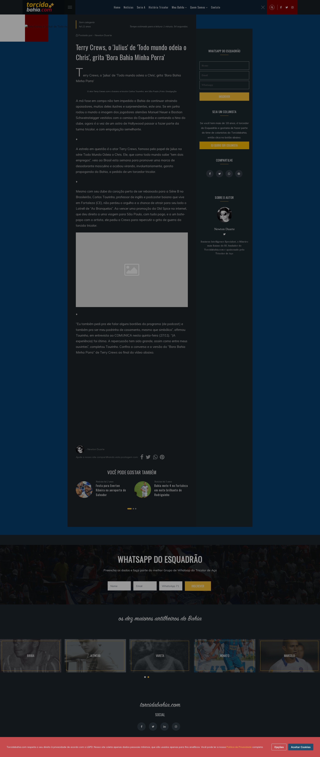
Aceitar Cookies (300, 747)
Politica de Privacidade (239, 747)
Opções (279, 747)
